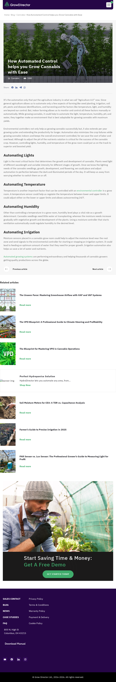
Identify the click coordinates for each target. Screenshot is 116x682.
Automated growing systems (18, 256)
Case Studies (11, 617)
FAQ (5, 623)
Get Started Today (58, 574)
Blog (13, 15)
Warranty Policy (37, 611)
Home (6, 15)
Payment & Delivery (39, 617)
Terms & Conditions (39, 604)
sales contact (11, 598)
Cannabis (20, 15)
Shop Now (25, 385)
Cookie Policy (35, 623)
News (6, 611)
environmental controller (89, 190)
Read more (25, 305)
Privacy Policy (36, 598)
